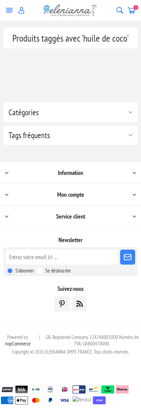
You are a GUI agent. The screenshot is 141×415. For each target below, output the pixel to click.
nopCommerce (17, 343)
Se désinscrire (58, 270)
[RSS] (79, 303)
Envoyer (127, 257)
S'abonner (24, 270)
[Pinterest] (62, 303)
